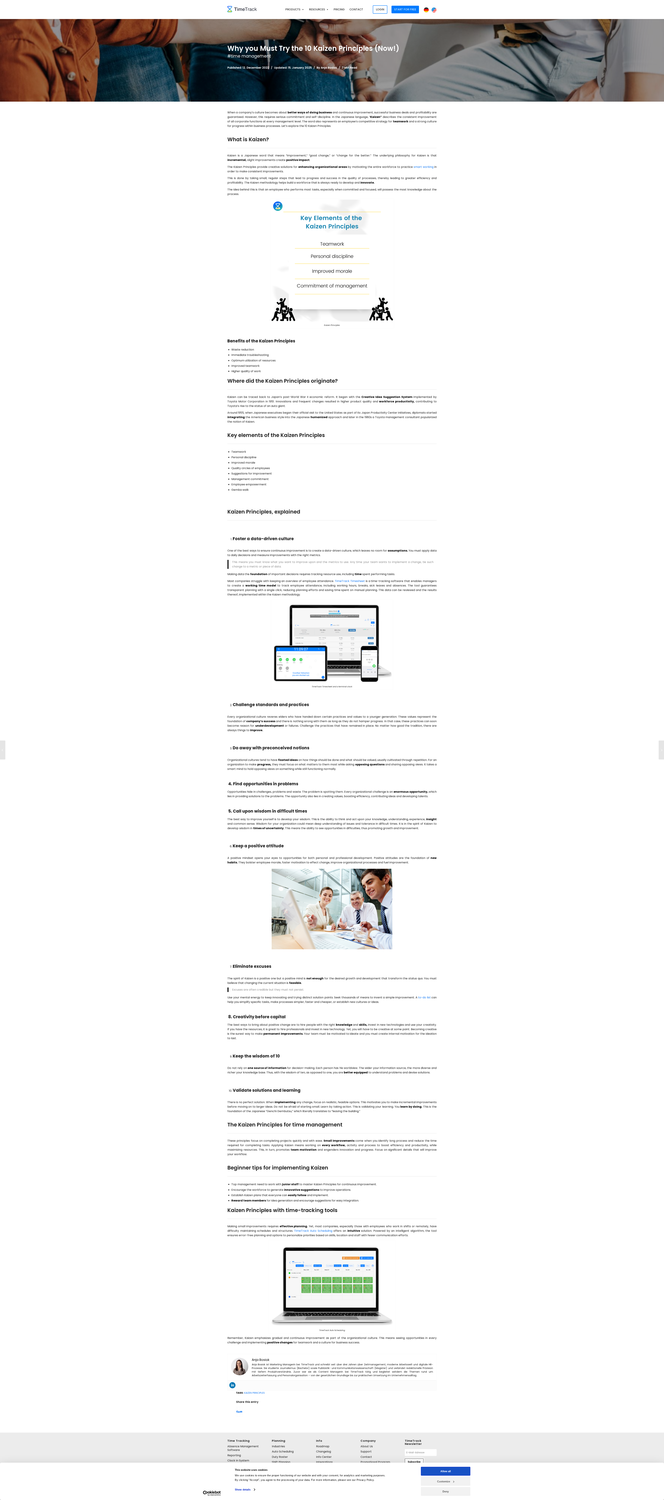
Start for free (405, 9)
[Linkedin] (232, 1385)
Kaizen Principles (254, 1393)
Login (380, 9)
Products (292, 9)
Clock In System (238, 1460)
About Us (367, 1446)
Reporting (234, 1455)
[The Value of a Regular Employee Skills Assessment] (2, 750)
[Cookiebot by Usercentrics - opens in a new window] (212, 1493)
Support (366, 1452)
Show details (243, 1489)
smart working (424, 167)
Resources (317, 9)
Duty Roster (280, 1457)
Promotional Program (375, 1462)
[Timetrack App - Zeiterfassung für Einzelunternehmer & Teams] (242, 9)
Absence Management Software (243, 1448)
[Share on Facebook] (236, 1412)
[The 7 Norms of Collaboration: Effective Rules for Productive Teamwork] (661, 750)
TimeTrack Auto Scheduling (313, 1231)
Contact (356, 9)
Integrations (324, 1462)
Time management (251, 56)
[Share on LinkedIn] (239, 1412)
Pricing (339, 9)
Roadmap (322, 1446)
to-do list (424, 997)
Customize (443, 1481)
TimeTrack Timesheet (350, 581)
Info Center (324, 1457)
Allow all (445, 1471)
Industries (278, 1446)
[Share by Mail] (241, 1412)
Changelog (323, 1452)
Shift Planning (281, 1462)
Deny (445, 1491)
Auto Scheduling (283, 1452)
